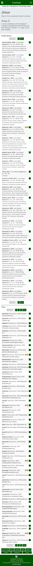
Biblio (22, 549)
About (27, 552)
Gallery (6, 552)
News (11, 549)
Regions (28, 549)
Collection (16, 552)
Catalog (17, 549)
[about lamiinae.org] (3, 2)
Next (22, 38)
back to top (5, 549)
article (26, 127)
